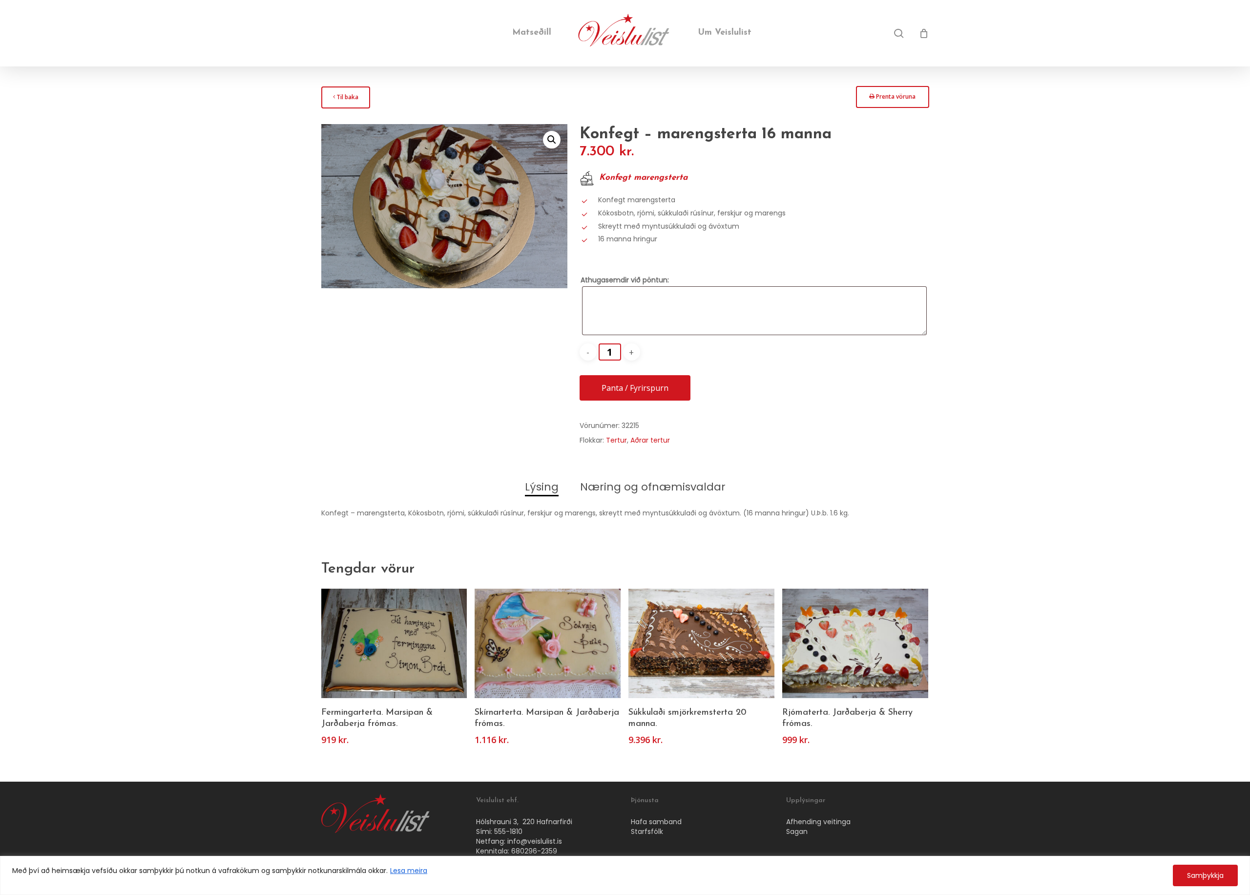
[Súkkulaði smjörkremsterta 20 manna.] (701, 643)
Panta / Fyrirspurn (635, 388)
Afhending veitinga (818, 822)
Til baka (345, 99)
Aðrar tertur (650, 440)
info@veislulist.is (534, 841)
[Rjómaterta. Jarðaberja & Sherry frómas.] (855, 643)
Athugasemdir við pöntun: (625, 280)
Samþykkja (1205, 875)
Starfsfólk (647, 831)
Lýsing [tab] (542, 486)
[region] (625, 875)
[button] (552, 140)
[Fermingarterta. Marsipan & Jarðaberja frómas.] (394, 643)
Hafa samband (656, 822)
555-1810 (508, 831)
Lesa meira (408, 870)
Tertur (616, 440)
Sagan (797, 831)
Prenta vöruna (892, 99)
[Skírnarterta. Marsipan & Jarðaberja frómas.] (548, 643)
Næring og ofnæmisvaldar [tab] (653, 486)
